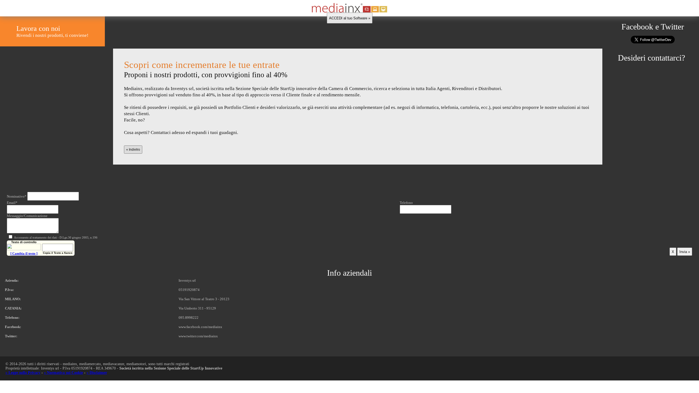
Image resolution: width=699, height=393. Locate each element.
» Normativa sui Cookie (63, 373)
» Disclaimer (97, 373)
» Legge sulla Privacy (22, 373)
